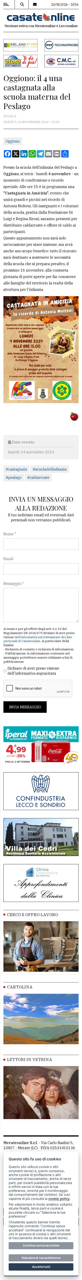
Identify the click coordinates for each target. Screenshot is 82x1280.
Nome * (9, 534)
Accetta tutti (41, 1267)
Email (8, 558)
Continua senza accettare (41, 1245)
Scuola (9, 116)
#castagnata (16, 469)
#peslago (14, 477)
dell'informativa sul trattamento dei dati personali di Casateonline (37, 639)
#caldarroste (38, 477)
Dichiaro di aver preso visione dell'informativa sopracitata (33, 671)
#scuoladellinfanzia (50, 469)
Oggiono (13, 141)
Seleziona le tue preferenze (41, 1258)
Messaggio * (13, 583)
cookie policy (58, 1199)
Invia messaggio (25, 707)
